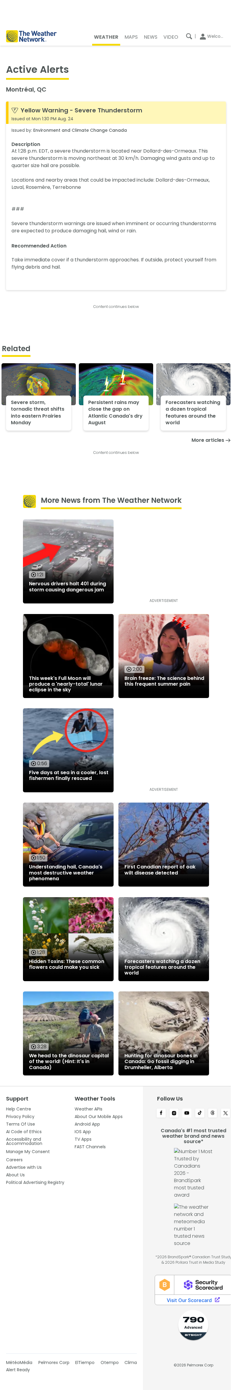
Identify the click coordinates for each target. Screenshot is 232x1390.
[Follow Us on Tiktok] (199, 1113)
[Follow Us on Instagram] (174, 1113)
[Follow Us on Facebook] (161, 1113)
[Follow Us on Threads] (212, 1113)
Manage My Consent (28, 1151)
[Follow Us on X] (225, 1113)
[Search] (189, 36)
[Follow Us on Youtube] (186, 1113)
